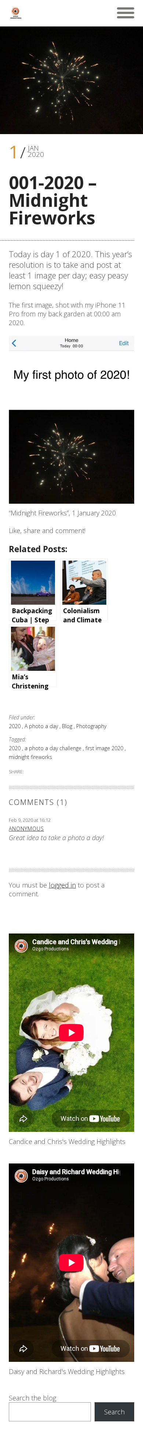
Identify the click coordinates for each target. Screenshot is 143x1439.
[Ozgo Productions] (15, 13)
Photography (91, 726)
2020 (15, 726)
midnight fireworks (30, 756)
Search (114, 1411)
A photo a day (42, 726)
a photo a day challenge (54, 748)
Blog (68, 726)
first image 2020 (105, 748)
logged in (62, 885)
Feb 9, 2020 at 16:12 (30, 820)
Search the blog (32, 1397)
